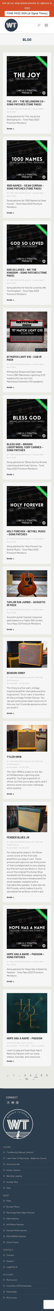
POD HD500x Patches (16, 1236)
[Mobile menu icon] (46, 25)
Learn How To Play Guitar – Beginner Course (26, 1158)
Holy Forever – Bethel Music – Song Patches (26, 533)
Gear (8, 1188)
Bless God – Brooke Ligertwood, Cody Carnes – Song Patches (25, 447)
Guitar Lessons (13, 1170)
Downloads (11, 1291)
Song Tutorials (13, 1164)
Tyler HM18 (14, 756)
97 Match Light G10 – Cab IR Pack (24, 358)
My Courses (11, 1297)
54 (27, 1078)
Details (9, 129)
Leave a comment (37, 1046)
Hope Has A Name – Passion (24, 1038)
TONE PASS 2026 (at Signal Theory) (27, 13)
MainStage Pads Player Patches (20, 1212)
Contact (10, 1255)
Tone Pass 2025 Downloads (19, 1285)
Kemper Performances (16, 1230)
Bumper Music (13, 1206)
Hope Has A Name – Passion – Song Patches (25, 955)
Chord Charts (12, 1242)
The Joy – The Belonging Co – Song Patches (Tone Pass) (26, 103)
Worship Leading (14, 1176)
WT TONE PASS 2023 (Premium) (19, 109)
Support (10, 1261)
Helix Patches (12, 1218)
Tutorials (29, 1043)
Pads (8, 1200)
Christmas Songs (13, 1043)
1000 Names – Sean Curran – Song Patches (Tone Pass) (25, 187)
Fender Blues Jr (18, 837)
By (38, 109)
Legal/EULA (11, 1267)
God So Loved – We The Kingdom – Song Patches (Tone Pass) (27, 272)
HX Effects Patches (15, 1224)
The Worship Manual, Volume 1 (20, 1152)
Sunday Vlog (12, 1182)
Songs (22, 1043)
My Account (11, 1280)
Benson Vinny (16, 673)
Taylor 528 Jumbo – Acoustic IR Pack (26, 603)
